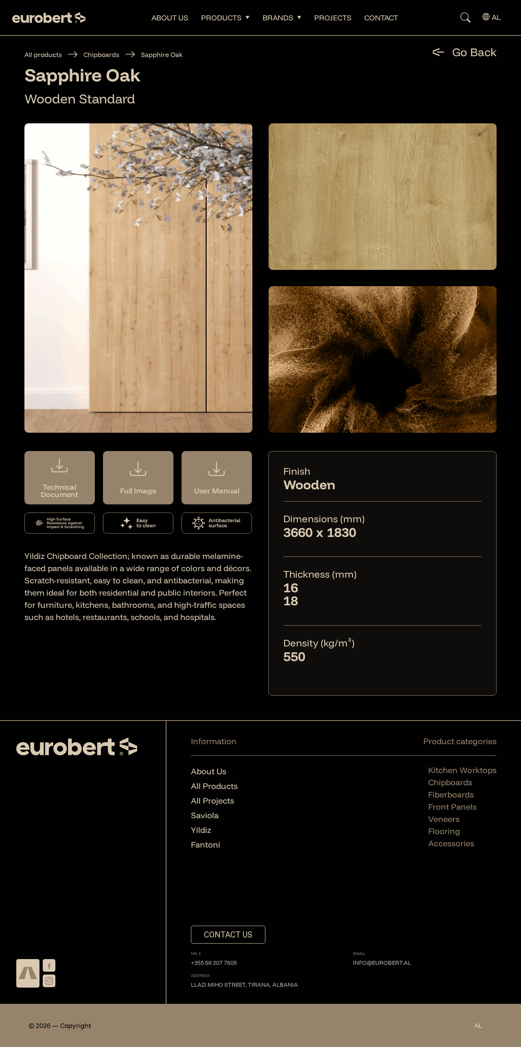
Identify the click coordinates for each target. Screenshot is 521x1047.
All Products (214, 786)
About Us (208, 771)
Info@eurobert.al (382, 962)
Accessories (451, 843)
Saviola (205, 815)
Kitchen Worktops (462, 770)
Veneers (444, 819)
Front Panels (452, 807)
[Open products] (247, 17)
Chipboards (101, 54)
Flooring (444, 831)
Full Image (138, 491)
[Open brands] (299, 17)
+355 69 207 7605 (214, 962)
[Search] (459, 18)
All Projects (212, 800)
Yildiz (201, 830)
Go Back (474, 52)
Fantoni (205, 844)
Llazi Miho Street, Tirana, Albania (244, 984)
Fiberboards (451, 794)
